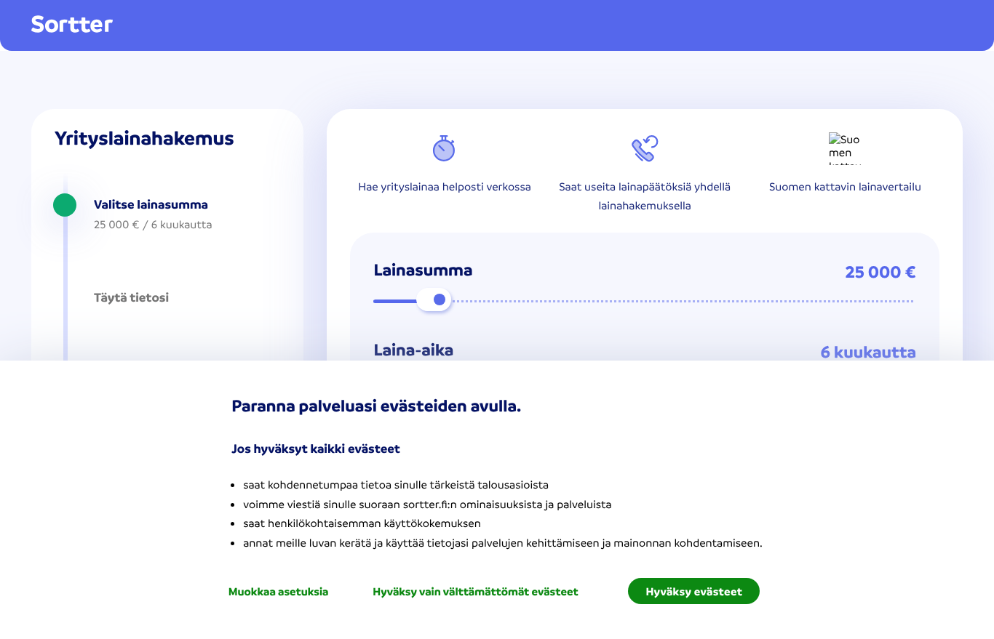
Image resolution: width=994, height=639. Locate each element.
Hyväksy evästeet (693, 591)
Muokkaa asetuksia (278, 591)
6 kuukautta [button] (868, 352)
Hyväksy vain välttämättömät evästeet (475, 591)
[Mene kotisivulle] (72, 25)
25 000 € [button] (880, 272)
